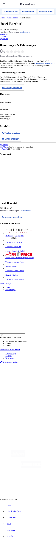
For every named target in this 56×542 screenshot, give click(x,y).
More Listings (5, 283)
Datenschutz (11, 518)
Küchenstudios (11, 11)
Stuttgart (31, 376)
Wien (7, 376)
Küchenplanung (11, 390)
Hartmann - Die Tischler (14, 236)
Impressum (11, 530)
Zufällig (8, 356)
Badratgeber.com (11, 401)
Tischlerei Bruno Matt (13, 242)
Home (2, 18)
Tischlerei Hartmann (13, 247)
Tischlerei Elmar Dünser (14, 271)
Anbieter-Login (13, 415)
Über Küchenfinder (12, 397)
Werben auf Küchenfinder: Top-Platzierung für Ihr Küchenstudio (30, 411)
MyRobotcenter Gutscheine (34, 381)
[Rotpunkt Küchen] (18, 489)
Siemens (43, 376)
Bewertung (9, 358)
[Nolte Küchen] (44, 478)
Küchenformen (46, 11)
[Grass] (40, 457)
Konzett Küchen (11, 275)
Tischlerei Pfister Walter (14, 279)
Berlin (18, 374)
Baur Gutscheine (18, 381)
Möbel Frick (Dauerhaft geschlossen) (19, 258)
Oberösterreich (47, 374)
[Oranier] (22, 478)
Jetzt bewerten (25, 32)
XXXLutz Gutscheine (32, 378)
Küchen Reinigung (12, 392)
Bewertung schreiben (12, 87)
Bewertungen (10, 290)
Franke (37, 376)
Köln (26, 376)
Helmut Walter (11, 266)
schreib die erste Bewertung (44, 63)
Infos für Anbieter (12, 408)
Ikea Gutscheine (18, 378)
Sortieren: (10, 350)
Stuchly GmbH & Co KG (15, 251)
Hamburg (24, 374)
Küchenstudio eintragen (14, 413)
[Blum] (18, 457)
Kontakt (10, 536)
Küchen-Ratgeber (12, 394)
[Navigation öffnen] (4, 4)
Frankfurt (21, 376)
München (31, 374)
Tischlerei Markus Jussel (14, 262)
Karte (7, 288)
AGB (9, 524)
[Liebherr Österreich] (31, 467)
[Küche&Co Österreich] (38, 489)
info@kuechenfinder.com (9, 424)
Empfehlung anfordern (14, 372)
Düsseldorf (13, 376)
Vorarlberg (38, 374)
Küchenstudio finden (13, 370)
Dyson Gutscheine (46, 378)
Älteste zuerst (10, 354)
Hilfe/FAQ (9, 399)
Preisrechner (28, 11)
